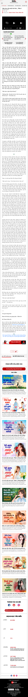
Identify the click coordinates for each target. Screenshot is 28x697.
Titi (11, 638)
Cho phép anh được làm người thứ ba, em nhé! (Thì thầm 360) (8, 43)
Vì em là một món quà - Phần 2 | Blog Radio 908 (14, 457)
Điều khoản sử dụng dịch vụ (14, 694)
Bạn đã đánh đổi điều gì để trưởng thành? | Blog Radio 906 (14, 503)
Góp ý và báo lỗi (14, 695)
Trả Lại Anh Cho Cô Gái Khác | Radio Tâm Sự (13, 412)
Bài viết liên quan (6, 356)
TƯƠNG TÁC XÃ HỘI (14, 602)
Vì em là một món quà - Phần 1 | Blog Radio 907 (14, 480)
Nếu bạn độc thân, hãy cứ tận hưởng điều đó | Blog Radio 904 (14, 548)
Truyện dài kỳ (18, 5)
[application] (14, 23)
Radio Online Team (14, 12)
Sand (11, 629)
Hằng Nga (13, 647)
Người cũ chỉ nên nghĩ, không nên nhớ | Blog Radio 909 (14, 435)
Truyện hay (4, 5)
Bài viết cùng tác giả (18, 356)
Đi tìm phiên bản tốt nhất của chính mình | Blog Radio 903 (14, 571)
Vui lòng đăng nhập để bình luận (14, 368)
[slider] (14, 26)
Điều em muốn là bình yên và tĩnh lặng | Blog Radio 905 (14, 525)
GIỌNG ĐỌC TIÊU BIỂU (14, 616)
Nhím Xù (21, 12)
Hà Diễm (12, 620)
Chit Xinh (13, 656)
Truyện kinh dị (11, 5)
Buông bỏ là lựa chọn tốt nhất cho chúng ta (13, 390)
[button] (6, 23)
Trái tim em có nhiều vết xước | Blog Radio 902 (14, 593)
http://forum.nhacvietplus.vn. (18, 324)
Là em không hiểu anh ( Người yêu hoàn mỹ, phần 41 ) (19, 43)
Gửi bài (13, 351)
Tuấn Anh (13, 665)
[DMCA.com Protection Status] (11, 689)
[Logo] (23, 18)
